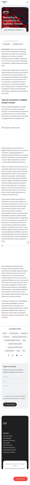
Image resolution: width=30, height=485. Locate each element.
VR (23, 350)
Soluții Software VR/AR (9, 449)
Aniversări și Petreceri (9, 440)
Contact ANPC (21, 468)
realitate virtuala (9, 350)
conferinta (6, 336)
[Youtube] (17, 355)
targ (18, 350)
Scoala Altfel (6, 443)
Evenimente (6, 44)
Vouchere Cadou (7, 436)
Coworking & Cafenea (9, 452)
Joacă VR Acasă (7, 445)
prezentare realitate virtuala (15, 347)
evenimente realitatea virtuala (12, 340)
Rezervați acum (21, 478)
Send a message (10, 404)
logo (24, 340)
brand (4, 333)
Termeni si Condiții (9, 468)
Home (5, 29)
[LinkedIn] (12, 355)
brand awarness (14, 333)
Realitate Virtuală (18, 44)
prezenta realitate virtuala (15, 343)
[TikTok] (21, 355)
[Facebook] (8, 355)
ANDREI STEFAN (14, 41)
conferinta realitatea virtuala (19, 336)
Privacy (16, 468)
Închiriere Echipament (9, 447)
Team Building (7, 438)
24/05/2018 (6, 41)
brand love (24, 333)
